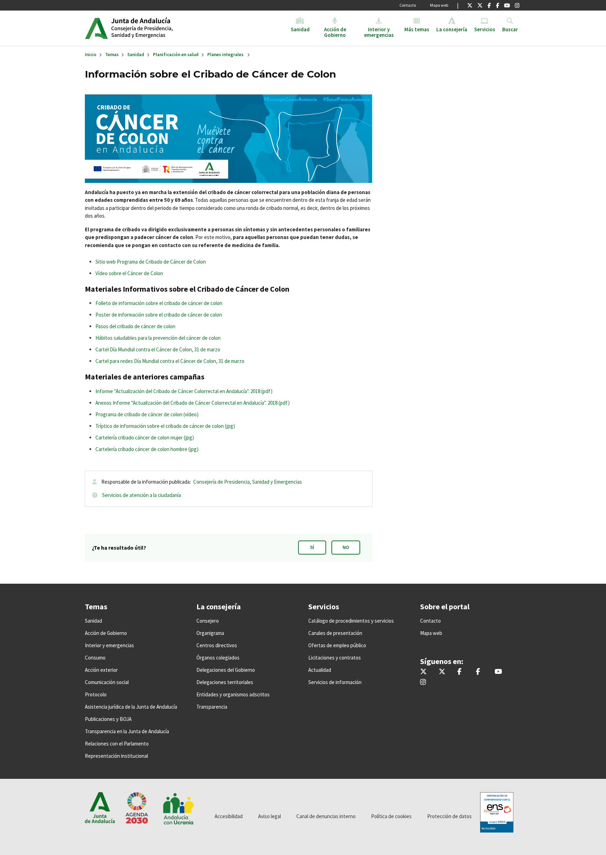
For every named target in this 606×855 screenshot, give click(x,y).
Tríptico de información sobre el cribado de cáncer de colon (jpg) (165, 426)
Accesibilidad (229, 816)
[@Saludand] (507, 5)
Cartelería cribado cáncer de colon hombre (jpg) (146, 449)
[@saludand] (480, 5)
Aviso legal (269, 816)
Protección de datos (449, 816)
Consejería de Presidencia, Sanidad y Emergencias (247, 481)
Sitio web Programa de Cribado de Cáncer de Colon (150, 261)
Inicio (165, 28)
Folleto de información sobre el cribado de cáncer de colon (158, 303)
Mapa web (439, 5)
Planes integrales (225, 55)
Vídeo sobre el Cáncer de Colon (129, 273)
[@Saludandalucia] (497, 5)
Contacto (407, 5)
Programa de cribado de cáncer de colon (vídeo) (146, 414)
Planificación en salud (175, 55)
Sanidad (135, 55)
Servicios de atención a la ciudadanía (141, 495)
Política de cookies (391, 816)
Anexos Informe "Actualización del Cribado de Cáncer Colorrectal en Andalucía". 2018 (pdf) (192, 402)
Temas (112, 55)
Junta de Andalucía (96, 28)
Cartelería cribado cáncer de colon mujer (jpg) (144, 437)
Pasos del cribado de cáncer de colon (135, 326)
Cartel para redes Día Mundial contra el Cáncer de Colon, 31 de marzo (169, 361)
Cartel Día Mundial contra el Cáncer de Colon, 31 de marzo (157, 349)
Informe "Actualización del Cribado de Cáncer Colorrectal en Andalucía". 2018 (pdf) (183, 391)
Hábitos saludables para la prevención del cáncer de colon (158, 337)
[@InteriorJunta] (469, 5)
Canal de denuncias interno (326, 816)
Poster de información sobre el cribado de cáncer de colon (158, 314)
